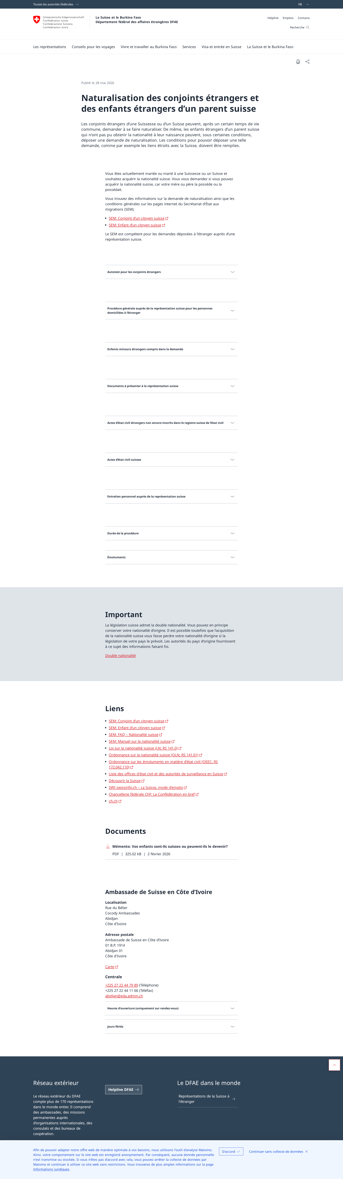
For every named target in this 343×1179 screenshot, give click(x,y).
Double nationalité (120, 655)
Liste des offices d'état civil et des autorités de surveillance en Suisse (166, 773)
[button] (49, 47)
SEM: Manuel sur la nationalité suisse (140, 741)
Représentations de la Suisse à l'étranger (204, 1099)
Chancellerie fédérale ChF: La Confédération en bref (152, 794)
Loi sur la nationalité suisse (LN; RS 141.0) (143, 748)
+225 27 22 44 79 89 (121, 985)
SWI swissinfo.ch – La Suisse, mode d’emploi (146, 787)
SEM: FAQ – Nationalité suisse (133, 734)
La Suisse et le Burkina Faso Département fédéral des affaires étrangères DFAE (137, 19)
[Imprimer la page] (298, 61)
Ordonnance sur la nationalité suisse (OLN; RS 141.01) (153, 754)
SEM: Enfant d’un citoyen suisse (135, 225)
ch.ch (113, 801)
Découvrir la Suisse (125, 780)
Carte (109, 966)
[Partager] (307, 61)
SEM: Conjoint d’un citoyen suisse (136, 218)
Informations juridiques (51, 1169)
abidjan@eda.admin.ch (124, 995)
